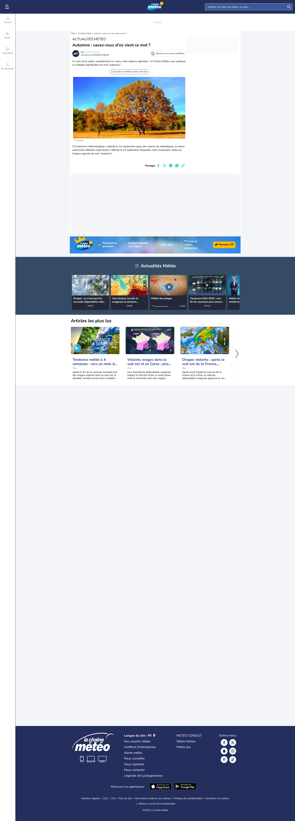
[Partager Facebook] (158, 165)
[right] (237, 286)
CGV (113, 798)
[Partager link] (183, 165)
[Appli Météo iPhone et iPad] (160, 786)
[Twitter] (232, 742)
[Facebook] (224, 742)
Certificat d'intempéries (140, 747)
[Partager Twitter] (164, 165)
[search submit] (289, 6)
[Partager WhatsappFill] (177, 165)
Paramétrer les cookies (217, 798)
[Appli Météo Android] (185, 786)
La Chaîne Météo (92, 52)
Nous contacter (134, 770)
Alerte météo (133, 753)
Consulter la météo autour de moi (129, 71)
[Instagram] (232, 751)
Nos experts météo (137, 741)
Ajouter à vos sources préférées (170, 53)
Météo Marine (186, 741)
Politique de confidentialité (188, 798)
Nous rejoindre (134, 764)
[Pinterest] (224, 759)
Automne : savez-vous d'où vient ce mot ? (110, 33)
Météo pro (184, 747)
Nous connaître (134, 758)
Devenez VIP (226, 244)
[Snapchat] (224, 751)
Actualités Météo (85, 33)
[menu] (7, 7)
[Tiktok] (232, 759)
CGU (105, 798)
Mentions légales (90, 798)
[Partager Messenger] (170, 165)
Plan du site (125, 798)
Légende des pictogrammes (143, 776)
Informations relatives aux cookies (152, 798)
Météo (73, 33)
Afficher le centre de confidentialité (156, 803)
